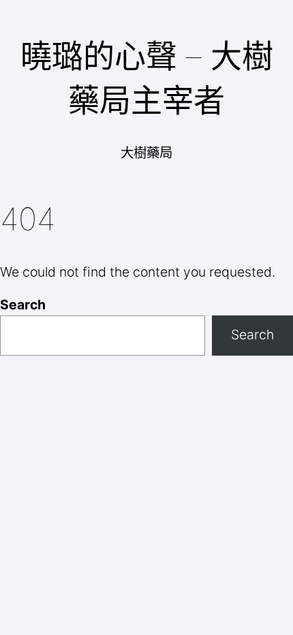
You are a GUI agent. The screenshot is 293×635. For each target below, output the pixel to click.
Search (23, 304)
